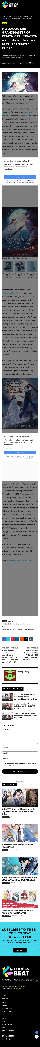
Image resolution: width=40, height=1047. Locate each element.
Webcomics (6, 709)
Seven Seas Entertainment (21, 560)
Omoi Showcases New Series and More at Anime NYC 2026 (17, 911)
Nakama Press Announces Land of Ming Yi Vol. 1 (18, 845)
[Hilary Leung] (10, 675)
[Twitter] (8, 639)
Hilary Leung (9, 63)
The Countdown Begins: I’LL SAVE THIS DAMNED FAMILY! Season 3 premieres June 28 (30, 655)
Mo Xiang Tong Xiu (9, 630)
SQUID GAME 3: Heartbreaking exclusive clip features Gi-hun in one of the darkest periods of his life (10, 656)
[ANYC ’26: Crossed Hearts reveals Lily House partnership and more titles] (7, 697)
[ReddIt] (22, 639)
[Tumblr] (31, 639)
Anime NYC (6, 700)
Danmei (10, 621)
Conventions (7, 916)
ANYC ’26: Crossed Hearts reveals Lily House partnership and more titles (25, 696)
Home (4, 17)
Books (9, 17)
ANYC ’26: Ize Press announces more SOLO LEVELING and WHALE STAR (19, 878)
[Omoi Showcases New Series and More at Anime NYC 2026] (20, 899)
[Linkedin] (17, 639)
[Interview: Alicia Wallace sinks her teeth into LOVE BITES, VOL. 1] (7, 706)
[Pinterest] (13, 639)
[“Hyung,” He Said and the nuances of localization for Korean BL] (7, 716)
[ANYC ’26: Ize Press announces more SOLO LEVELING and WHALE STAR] (20, 866)
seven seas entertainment (25, 630)
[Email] (26, 639)
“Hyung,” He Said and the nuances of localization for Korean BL (25, 715)
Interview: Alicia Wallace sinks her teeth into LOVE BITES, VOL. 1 (24, 706)
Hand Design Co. (19, 988)
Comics (5, 850)
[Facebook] (4, 639)
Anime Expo (6, 719)
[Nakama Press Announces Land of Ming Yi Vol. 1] (20, 833)
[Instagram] (6, 1039)
